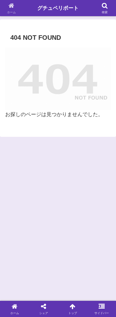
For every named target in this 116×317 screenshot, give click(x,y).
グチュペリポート (58, 8)
